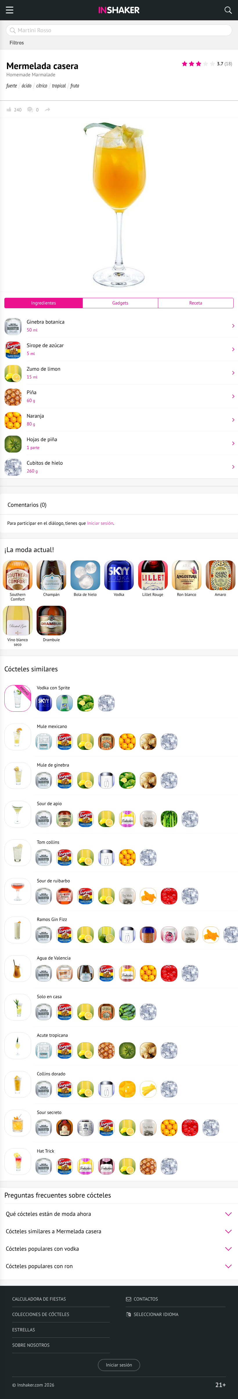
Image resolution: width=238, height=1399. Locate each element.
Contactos (146, 1299)
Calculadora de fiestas (39, 1299)
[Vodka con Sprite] (17, 698)
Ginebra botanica (46, 325)
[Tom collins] (17, 852)
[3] (198, 64)
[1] (184, 64)
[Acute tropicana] (17, 1045)
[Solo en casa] (17, 1007)
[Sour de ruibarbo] (17, 891)
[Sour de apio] (17, 814)
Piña (32, 396)
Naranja (35, 419)
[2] (191, 64)
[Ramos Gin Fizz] (17, 930)
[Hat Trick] (17, 1161)
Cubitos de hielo (45, 466)
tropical (59, 85)
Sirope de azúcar (45, 349)
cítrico (41, 85)
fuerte (11, 85)
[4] (205, 64)
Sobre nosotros (31, 1345)
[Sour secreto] (17, 1123)
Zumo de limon (43, 372)
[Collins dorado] (17, 1084)
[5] (212, 64)
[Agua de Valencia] (17, 968)
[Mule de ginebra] (17, 775)
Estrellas (23, 1330)
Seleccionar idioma (156, 1314)
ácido (26, 85)
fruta (75, 85)
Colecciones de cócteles (40, 1314)
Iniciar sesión (119, 1365)
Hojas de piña (42, 443)
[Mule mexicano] (17, 737)
